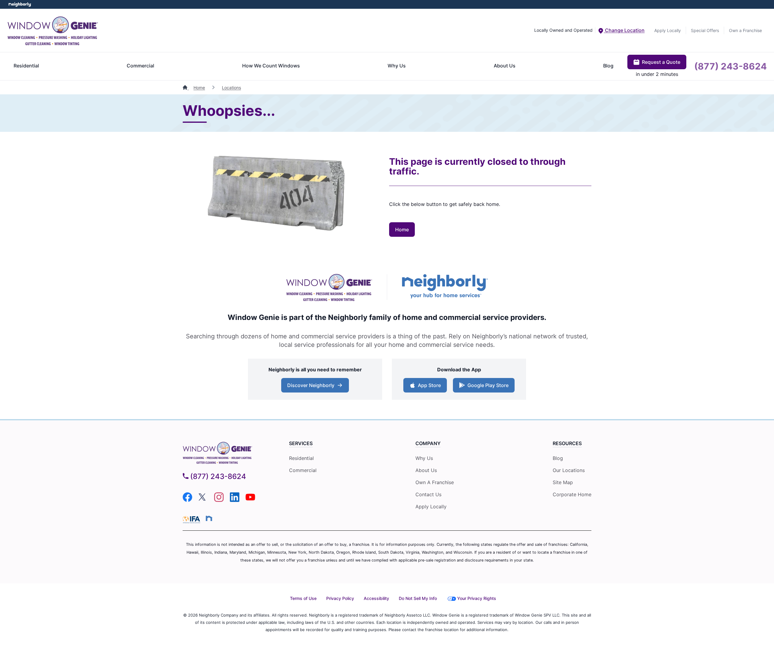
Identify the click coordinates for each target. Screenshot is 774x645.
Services (301, 443)
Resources (567, 443)
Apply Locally (667, 30)
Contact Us (428, 494)
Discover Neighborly (310, 385)
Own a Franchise (745, 30)
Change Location (624, 30)
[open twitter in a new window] (203, 500)
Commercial (140, 66)
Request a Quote (661, 62)
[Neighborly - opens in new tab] (445, 287)
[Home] (186, 87)
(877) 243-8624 (730, 66)
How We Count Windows (271, 66)
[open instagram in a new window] (219, 500)
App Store (429, 385)
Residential (26, 66)
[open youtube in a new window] (250, 500)
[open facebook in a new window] (187, 500)
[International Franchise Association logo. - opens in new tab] (193, 519)
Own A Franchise (434, 482)
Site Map (563, 482)
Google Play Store (488, 385)
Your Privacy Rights (476, 598)
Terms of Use (303, 598)
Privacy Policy (340, 598)
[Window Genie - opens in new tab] (329, 287)
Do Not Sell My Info (418, 598)
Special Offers (705, 30)
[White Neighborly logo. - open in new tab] (20, 4)
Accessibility (376, 598)
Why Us (397, 66)
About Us (504, 66)
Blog (608, 66)
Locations (231, 87)
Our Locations (569, 470)
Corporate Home (572, 494)
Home (199, 87)
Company (428, 443)
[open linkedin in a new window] (234, 500)
